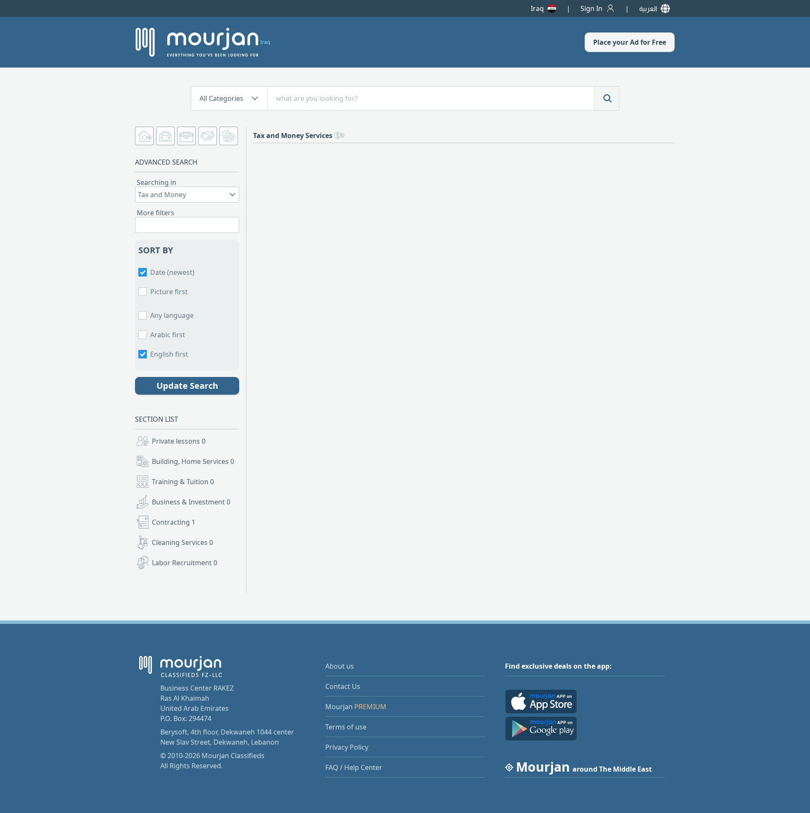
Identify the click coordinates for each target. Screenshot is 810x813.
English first (169, 354)
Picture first (169, 291)
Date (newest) (172, 272)
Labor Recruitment (184, 562)
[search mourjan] (606, 98)
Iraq (537, 8)
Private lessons (178, 441)
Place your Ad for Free (629, 42)
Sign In (591, 8)
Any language (172, 315)
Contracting (173, 522)
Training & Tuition (183, 481)
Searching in (156, 182)
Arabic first (167, 335)
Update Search (187, 385)
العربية (648, 8)
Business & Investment (191, 502)
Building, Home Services (193, 461)
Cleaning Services (182, 542)
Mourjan (355, 706)
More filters (155, 212)
